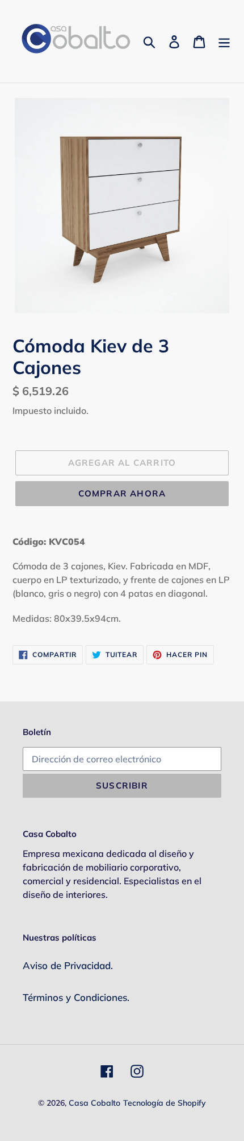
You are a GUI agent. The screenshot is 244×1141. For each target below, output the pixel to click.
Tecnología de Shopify (164, 1103)
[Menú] (224, 41)
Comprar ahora (122, 493)
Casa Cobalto (94, 1103)
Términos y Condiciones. (76, 997)
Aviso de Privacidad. (68, 965)
